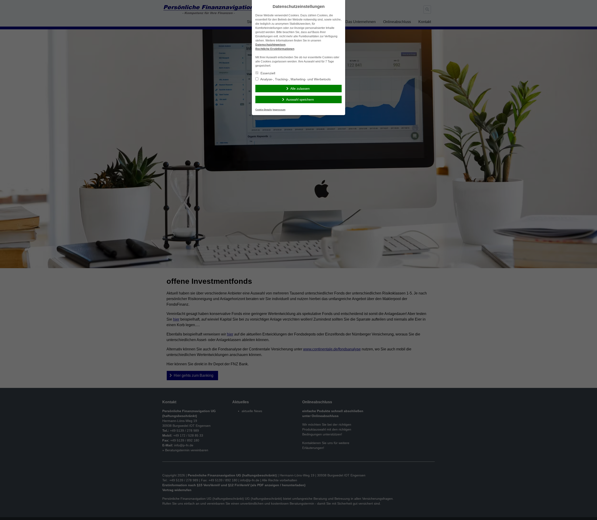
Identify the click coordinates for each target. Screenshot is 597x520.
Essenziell (267, 73)
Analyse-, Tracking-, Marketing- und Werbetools (295, 79)
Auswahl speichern (300, 99)
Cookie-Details (263, 109)
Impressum (279, 109)
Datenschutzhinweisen (270, 44)
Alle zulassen (300, 88)
